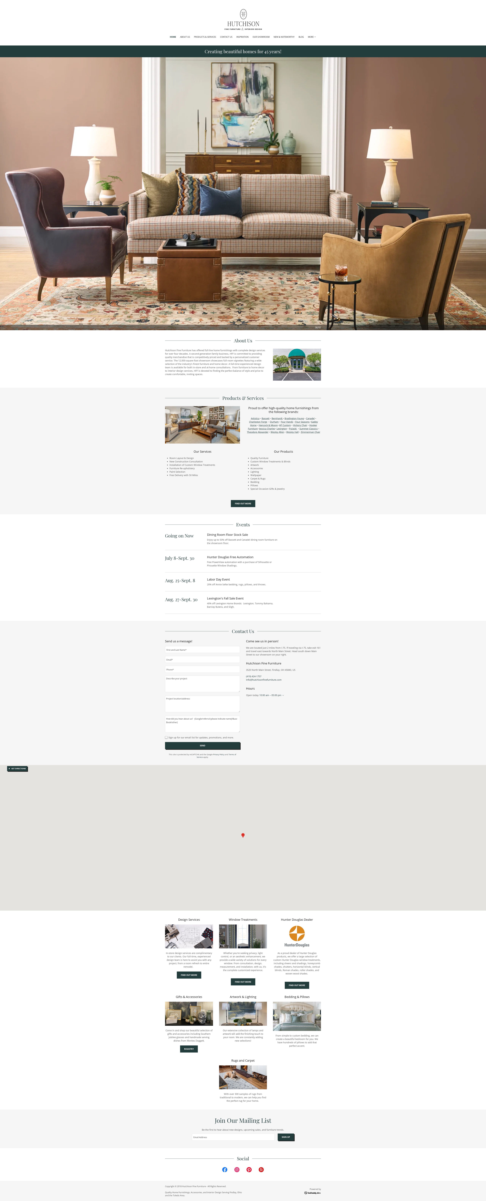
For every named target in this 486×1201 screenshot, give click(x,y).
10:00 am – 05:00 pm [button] (270, 695)
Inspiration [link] (242, 37)
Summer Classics (308, 428)
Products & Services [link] (205, 37)
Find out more (243, 503)
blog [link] (301, 37)
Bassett (265, 418)
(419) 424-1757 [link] (253, 676)
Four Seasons (302, 421)
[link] (243, 19)
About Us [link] (185, 37)
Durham (274, 421)
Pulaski (293, 428)
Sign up (286, 1137)
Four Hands (287, 421)
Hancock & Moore (268, 425)
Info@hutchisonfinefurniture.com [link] (264, 679)
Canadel (310, 418)
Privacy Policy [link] (218, 754)
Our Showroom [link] (261, 37)
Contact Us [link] (226, 37)
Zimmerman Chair (310, 432)
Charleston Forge (258, 421)
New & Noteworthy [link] (284, 37)
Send (202, 745)
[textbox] (202, 649)
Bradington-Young (294, 418)
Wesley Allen (277, 432)
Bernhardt (277, 418)
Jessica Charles (267, 428)
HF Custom (285, 425)
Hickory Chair (300, 425)
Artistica (255, 418)
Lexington (282, 428)
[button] (312, 36)
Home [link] (173, 37)
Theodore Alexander (257, 432)
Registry (189, 1049)
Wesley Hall (292, 432)
